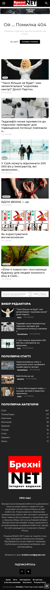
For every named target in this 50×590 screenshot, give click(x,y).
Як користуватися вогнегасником (14, 235)
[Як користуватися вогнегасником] (25, 220)
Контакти (27, 582)
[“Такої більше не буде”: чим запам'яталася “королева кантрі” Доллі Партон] (25, 69)
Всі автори (37, 580)
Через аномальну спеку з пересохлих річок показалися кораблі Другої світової (30, 364)
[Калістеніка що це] (7, 379)
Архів (8, 580)
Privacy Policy (40, 582)
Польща (4, 430)
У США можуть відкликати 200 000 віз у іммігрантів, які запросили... (23, 166)
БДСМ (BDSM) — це (15, 201)
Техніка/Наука (7, 414)
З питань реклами (12, 582)
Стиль (4, 433)
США (3, 410)
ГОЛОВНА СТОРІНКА (30, 42)
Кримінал (5, 426)
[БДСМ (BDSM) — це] (25, 188)
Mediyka (19, 587)
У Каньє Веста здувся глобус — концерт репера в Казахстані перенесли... (31, 391)
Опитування (24, 580)
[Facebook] (22, 571)
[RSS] (28, 571)
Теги (15, 580)
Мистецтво (6, 422)
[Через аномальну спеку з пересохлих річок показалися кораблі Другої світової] (7, 365)
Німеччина (6, 418)
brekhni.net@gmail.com (33, 555)
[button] (46, 3)
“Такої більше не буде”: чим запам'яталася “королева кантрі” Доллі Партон (21, 86)
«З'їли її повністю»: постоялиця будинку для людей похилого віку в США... (23, 272)
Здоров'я (5, 437)
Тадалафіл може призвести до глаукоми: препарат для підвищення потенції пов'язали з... (24, 126)
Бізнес (4, 441)
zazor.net (43, 587)
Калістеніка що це (25, 376)
